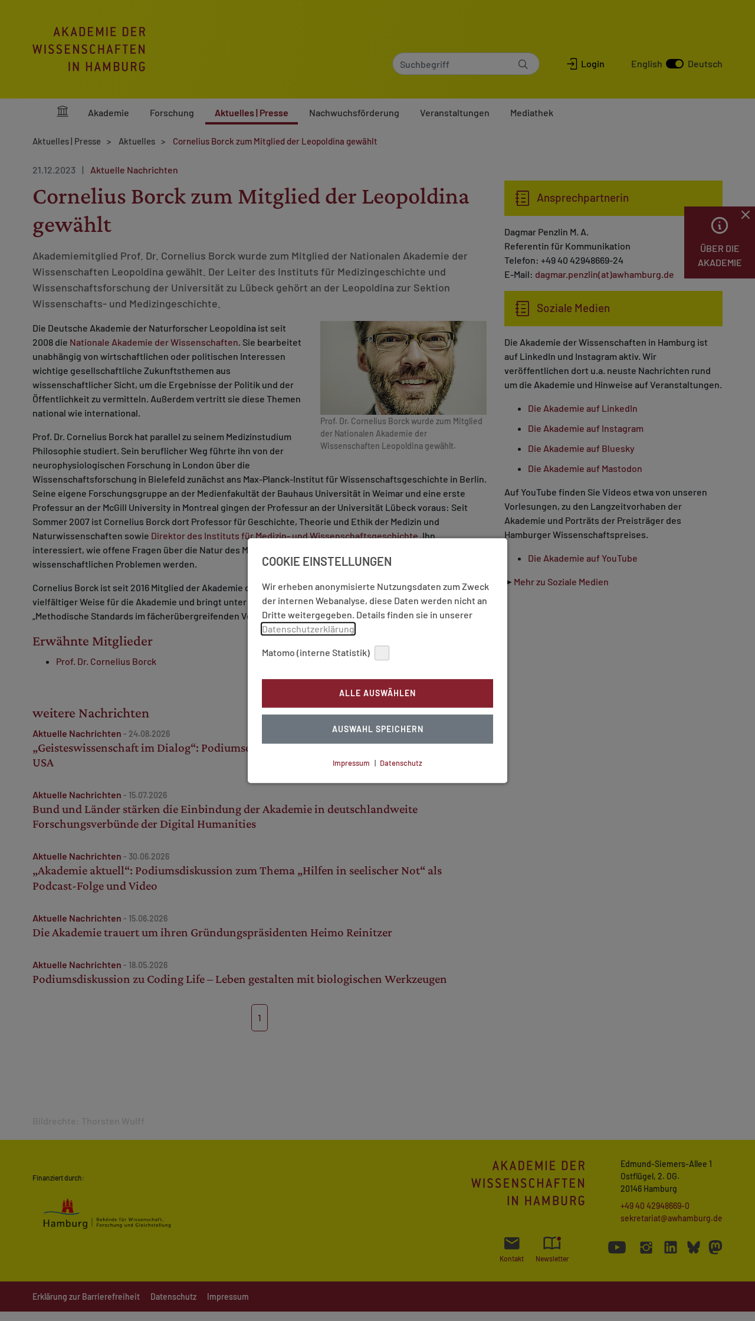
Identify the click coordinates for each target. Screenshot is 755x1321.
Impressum (351, 763)
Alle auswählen (377, 694)
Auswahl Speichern (378, 729)
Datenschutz (401, 763)
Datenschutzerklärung (308, 628)
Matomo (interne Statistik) (316, 652)
